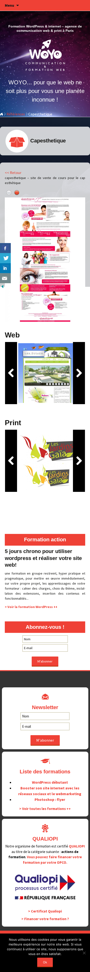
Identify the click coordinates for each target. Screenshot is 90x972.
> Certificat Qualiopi (45, 911)
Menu (9, 5)
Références (15, 114)
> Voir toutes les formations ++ (45, 808)
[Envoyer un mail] (5, 278)
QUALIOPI (77, 846)
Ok (45, 962)
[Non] (84, 952)
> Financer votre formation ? (45, 919)
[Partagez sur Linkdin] (5, 268)
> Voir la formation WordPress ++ (31, 607)
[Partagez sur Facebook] (5, 248)
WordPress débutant (50, 782)
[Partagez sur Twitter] (5, 258)
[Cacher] (2, 286)
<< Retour (13, 172)
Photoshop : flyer (50, 799)
